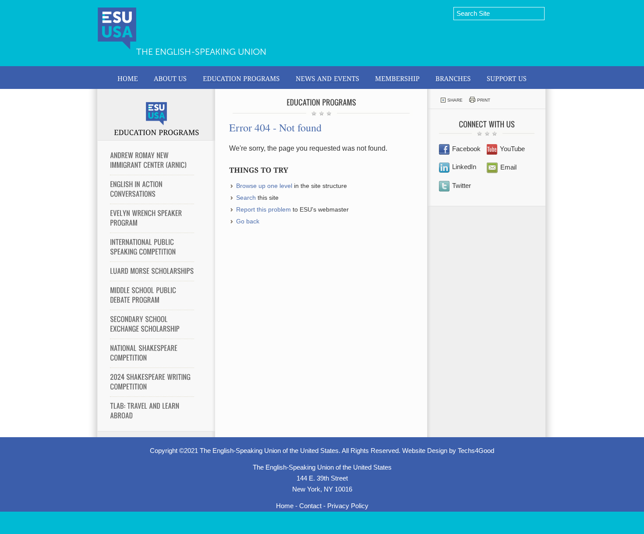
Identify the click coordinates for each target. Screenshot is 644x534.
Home (285, 505)
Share (455, 100)
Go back (247, 221)
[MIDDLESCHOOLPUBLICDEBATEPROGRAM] (152, 295)
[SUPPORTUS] (507, 77)
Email (508, 167)
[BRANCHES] (453, 77)
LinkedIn (464, 166)
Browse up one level (264, 185)
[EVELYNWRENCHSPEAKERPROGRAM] (152, 218)
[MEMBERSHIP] (397, 77)
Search (246, 197)
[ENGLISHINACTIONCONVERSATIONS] (152, 189)
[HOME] (128, 77)
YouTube (512, 148)
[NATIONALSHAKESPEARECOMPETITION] (152, 353)
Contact (310, 505)
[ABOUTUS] (170, 77)
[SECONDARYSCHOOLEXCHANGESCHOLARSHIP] (152, 324)
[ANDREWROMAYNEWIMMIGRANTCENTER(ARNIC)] (152, 160)
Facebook (466, 148)
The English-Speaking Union (201, 51)
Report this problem (263, 209)
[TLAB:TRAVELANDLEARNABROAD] (152, 410)
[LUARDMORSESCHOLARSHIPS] (152, 271)
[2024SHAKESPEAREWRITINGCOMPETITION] (152, 382)
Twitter (461, 185)
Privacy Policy (347, 505)
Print (483, 100)
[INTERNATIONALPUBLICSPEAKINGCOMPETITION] (152, 247)
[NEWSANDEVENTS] (327, 77)
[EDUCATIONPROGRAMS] (241, 77)
